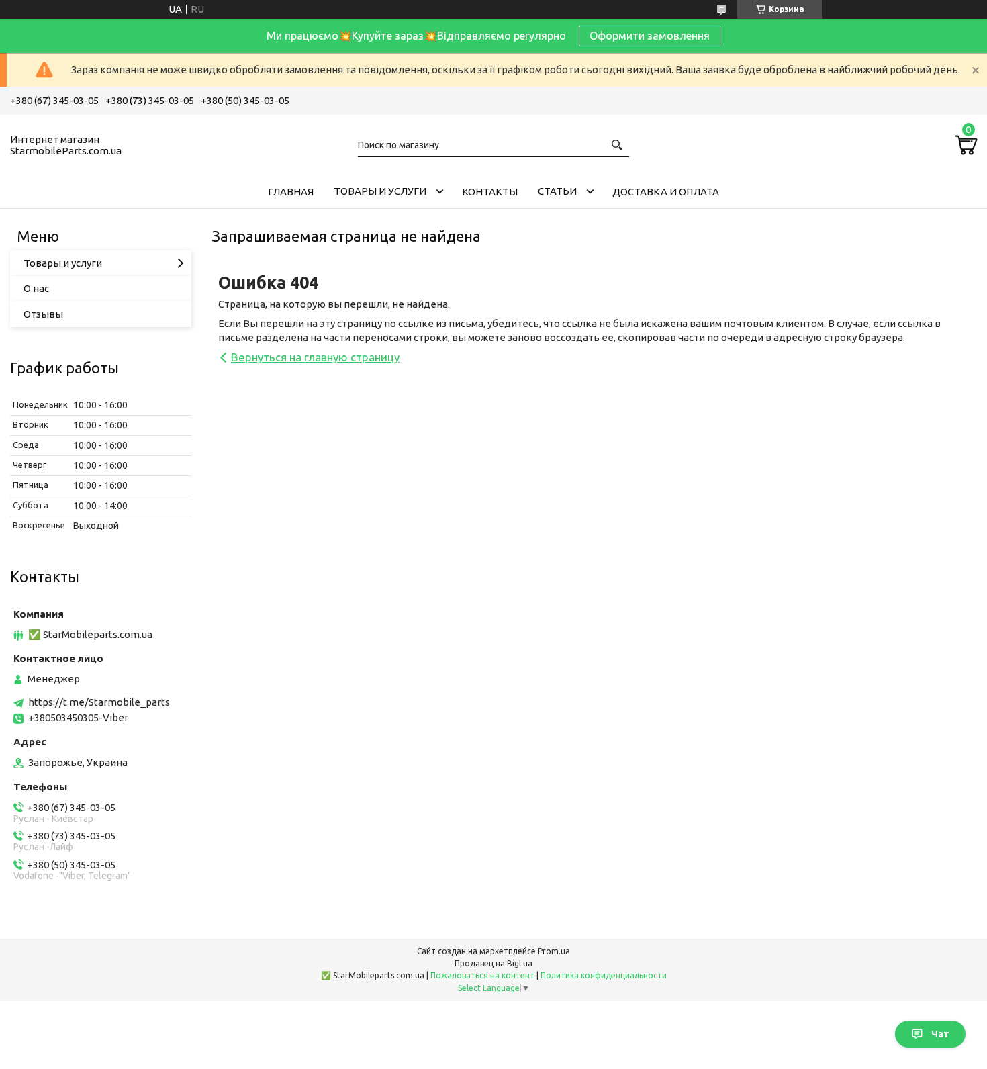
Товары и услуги (380, 191)
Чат (940, 1034)
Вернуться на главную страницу (315, 357)
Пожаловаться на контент (482, 975)
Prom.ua (554, 951)
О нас (36, 288)
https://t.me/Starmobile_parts (99, 702)
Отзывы (43, 314)
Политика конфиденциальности (603, 975)
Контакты (490, 191)
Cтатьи (557, 191)
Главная (291, 191)
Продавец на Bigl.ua (493, 963)
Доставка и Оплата (665, 191)
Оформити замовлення (650, 36)
